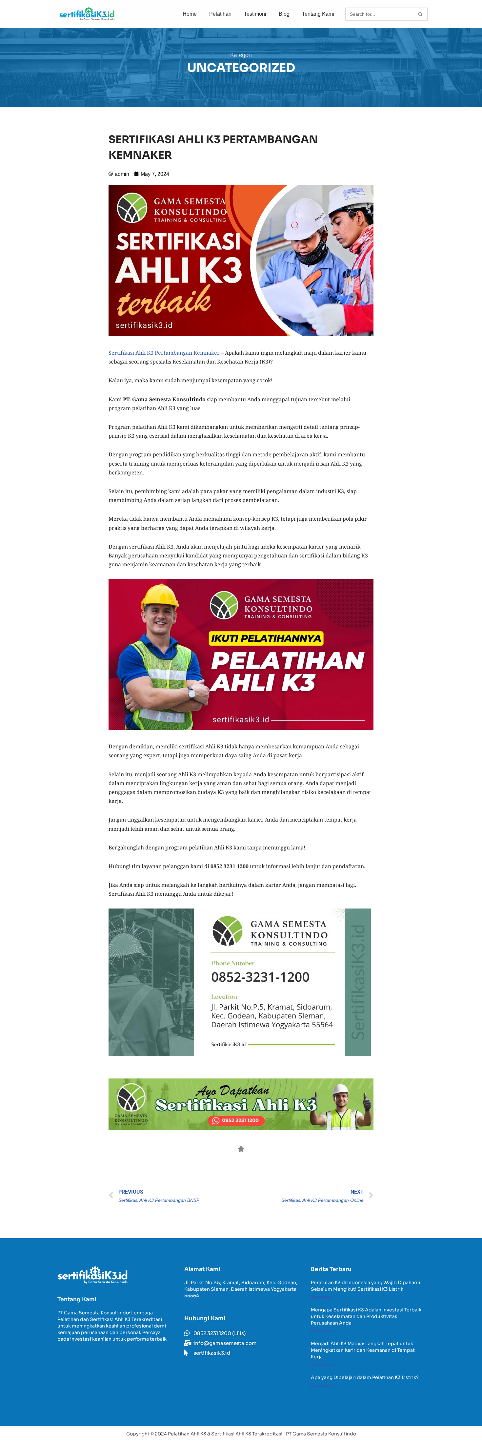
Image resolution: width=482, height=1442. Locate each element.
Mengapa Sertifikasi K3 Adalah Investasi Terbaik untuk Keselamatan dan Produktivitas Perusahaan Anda (366, 1316)
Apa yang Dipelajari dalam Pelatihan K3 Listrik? (365, 1377)
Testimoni (255, 14)
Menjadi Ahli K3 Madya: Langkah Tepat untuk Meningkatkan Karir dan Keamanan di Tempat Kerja (363, 1350)
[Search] (420, 14)
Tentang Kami (318, 14)
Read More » (322, 1297)
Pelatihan (220, 14)
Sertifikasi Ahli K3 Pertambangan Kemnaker (164, 352)
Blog (284, 14)
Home (190, 14)
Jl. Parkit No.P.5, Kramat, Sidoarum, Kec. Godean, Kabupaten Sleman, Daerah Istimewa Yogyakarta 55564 (240, 1289)
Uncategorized (241, 67)
